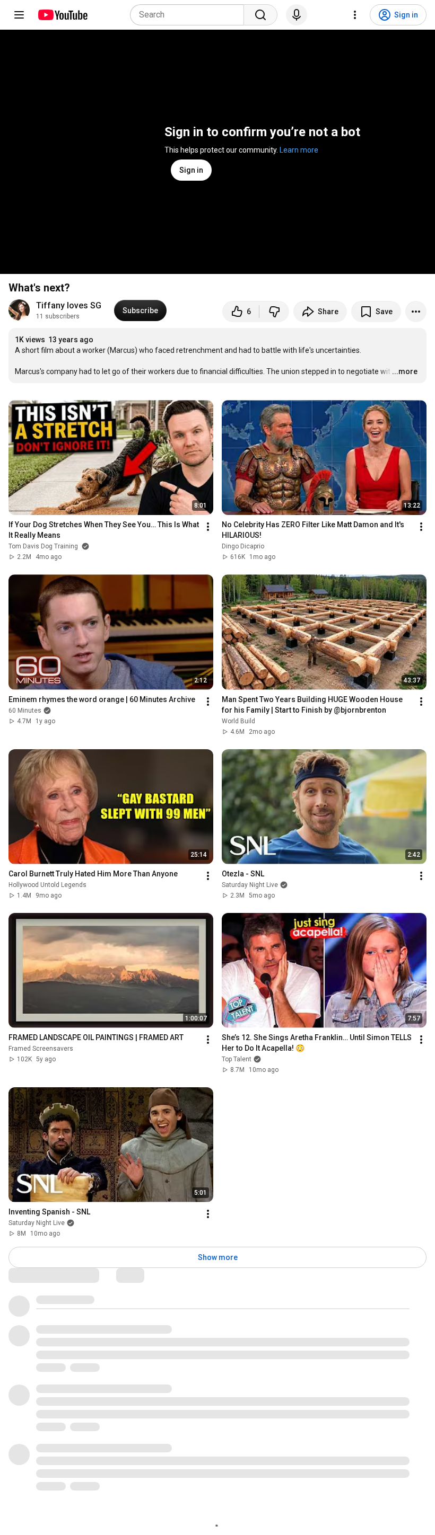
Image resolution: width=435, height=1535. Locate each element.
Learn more (299, 150)
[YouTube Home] (62, 15)
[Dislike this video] (274, 311)
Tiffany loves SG (68, 305)
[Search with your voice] (296, 14)
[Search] (260, 14)
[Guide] (19, 14)
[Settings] (355, 14)
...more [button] (404, 371)
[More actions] (416, 311)
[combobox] (190, 14)
